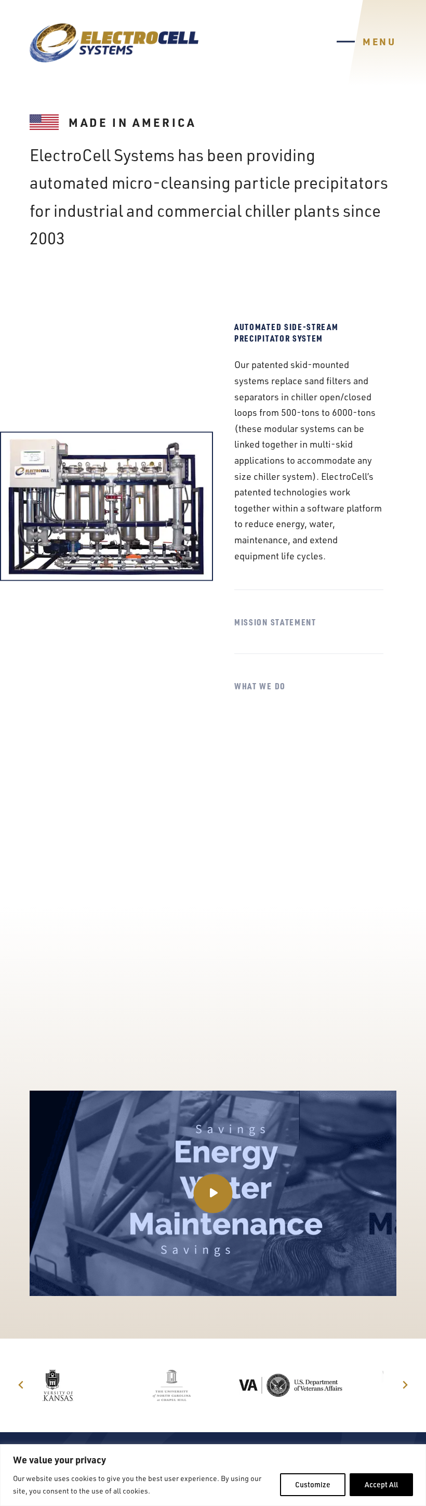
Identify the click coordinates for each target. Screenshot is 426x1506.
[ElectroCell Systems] (114, 43)
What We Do (260, 685)
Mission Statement (275, 621)
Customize (312, 1484)
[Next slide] (404, 1385)
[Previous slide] (21, 1385)
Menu (379, 41)
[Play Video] (213, 1193)
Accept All (381, 1484)
